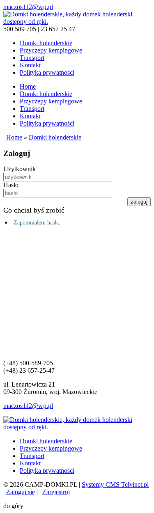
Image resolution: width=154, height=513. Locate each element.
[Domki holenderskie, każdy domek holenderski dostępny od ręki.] (77, 21)
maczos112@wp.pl (28, 6)
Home (28, 86)
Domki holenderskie (46, 42)
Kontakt (30, 65)
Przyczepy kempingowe (51, 50)
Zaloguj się (20, 491)
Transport (32, 57)
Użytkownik (19, 168)
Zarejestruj (56, 491)
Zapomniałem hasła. (37, 223)
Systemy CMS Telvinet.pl (115, 484)
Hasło (10, 184)
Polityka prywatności (47, 72)
